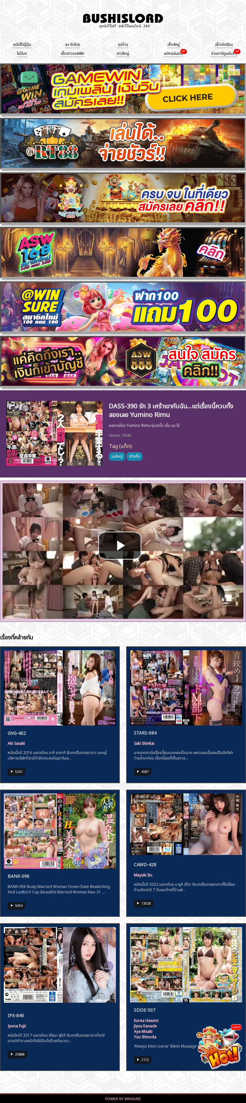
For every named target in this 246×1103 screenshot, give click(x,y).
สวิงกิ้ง (134, 456)
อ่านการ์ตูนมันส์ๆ (224, 53)
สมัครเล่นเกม (173, 53)
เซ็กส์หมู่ (174, 44)
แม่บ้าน (123, 44)
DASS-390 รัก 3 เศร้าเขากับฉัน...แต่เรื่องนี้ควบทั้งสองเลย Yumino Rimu (171, 409)
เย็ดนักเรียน (224, 44)
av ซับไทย (72, 44)
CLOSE (236, 1027)
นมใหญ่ (117, 456)
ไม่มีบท (22, 53)
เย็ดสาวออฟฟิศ (72, 53)
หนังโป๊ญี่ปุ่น (22, 44)
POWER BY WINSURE (123, 1099)
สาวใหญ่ (123, 53)
